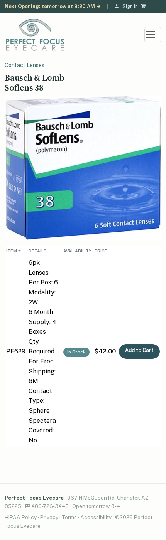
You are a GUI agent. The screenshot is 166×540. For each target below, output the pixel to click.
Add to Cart (139, 350)
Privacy (49, 517)
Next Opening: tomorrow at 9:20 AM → (53, 6)
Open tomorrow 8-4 (96, 506)
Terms (69, 517)
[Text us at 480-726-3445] (27, 506)
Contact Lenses (24, 65)
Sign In (130, 6)
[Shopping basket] (145, 7)
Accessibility (96, 517)
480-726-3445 (50, 506)
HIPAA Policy (21, 517)
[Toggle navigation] (152, 34)
